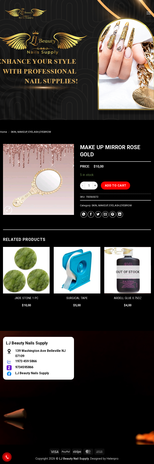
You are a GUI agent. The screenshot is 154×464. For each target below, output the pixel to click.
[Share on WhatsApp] (83, 214)
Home (3, 131)
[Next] (151, 280)
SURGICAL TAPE (77, 298)
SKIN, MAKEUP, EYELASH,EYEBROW (31, 131)
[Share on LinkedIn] (120, 214)
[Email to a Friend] (105, 214)
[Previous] (3, 280)
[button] (148, 13)
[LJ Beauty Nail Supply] (28, 13)
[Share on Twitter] (98, 214)
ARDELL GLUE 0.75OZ (128, 298)
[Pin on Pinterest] (112, 214)
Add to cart (115, 185)
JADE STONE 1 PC (26, 298)
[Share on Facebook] (91, 214)
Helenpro (113, 458)
